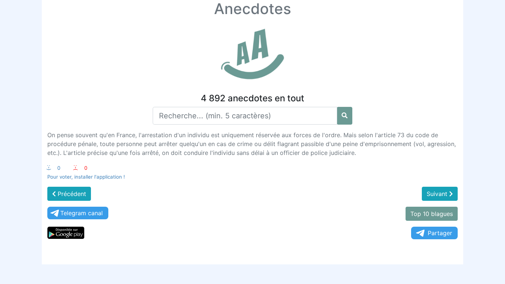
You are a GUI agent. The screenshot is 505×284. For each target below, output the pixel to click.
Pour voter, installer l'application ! (86, 177)
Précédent (71, 193)
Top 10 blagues (431, 213)
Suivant (438, 193)
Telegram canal (81, 213)
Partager (440, 233)
